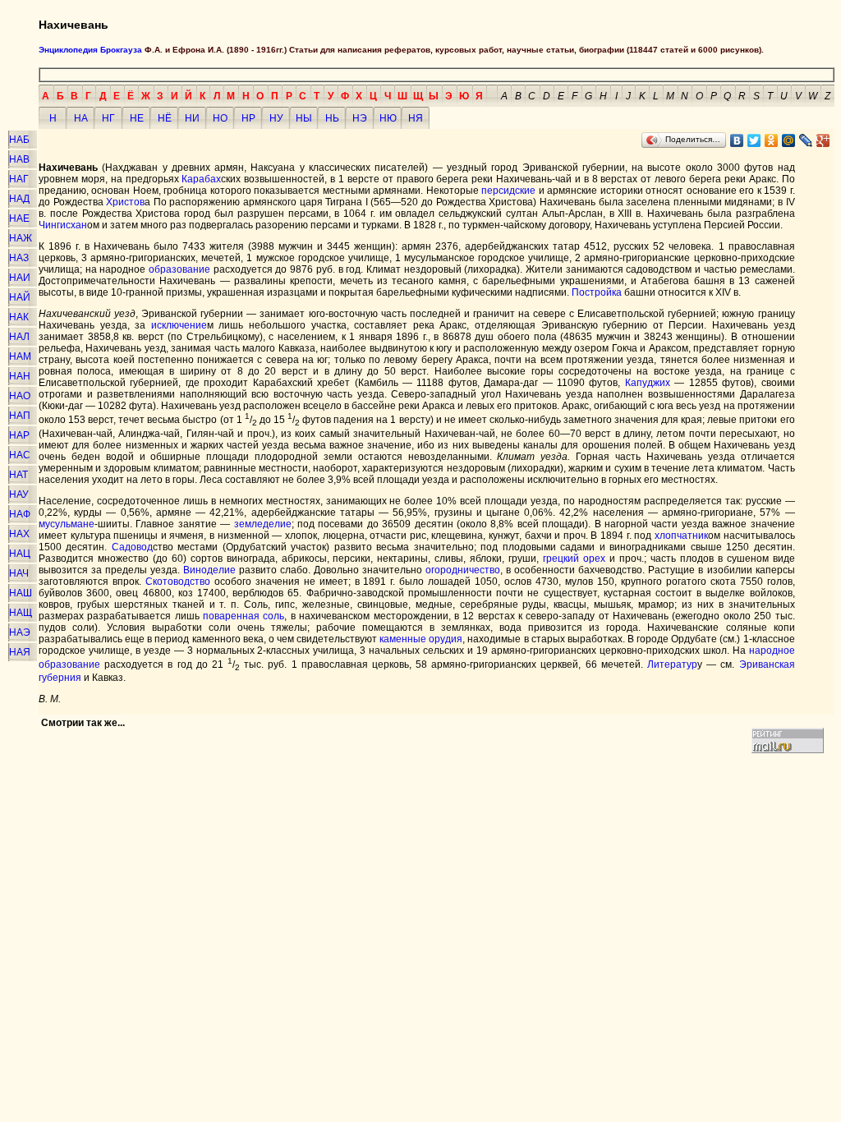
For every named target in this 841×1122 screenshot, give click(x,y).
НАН (19, 376)
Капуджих (647, 383)
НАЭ (19, 632)
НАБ (19, 139)
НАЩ (20, 612)
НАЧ (19, 573)
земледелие (263, 524)
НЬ (332, 118)
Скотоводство (177, 581)
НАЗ (19, 258)
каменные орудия (420, 639)
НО (220, 118)
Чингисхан (63, 225)
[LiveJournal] (806, 140)
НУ (276, 118)
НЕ (137, 118)
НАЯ (19, 652)
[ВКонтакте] (737, 140)
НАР (19, 435)
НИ (192, 118)
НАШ (20, 593)
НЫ (304, 118)
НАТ (18, 475)
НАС (19, 455)
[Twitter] (754, 140)
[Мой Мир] (788, 140)
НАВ (19, 159)
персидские (508, 190)
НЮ (388, 118)
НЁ (165, 118)
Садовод (132, 547)
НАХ (19, 534)
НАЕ (19, 218)
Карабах (201, 179)
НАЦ (19, 553)
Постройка (597, 292)
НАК (19, 317)
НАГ (19, 179)
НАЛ (19, 337)
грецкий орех (574, 558)
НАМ (20, 356)
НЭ (359, 118)
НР (248, 118)
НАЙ (19, 297)
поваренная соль (243, 616)
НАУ (19, 494)
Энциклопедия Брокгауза (90, 49)
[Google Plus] (823, 140)
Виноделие (209, 570)
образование (179, 269)
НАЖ (20, 238)
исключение (179, 325)
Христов (125, 202)
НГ (108, 118)
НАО (19, 396)
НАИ (19, 277)
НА (81, 118)
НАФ (19, 514)
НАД (19, 199)
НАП (19, 415)
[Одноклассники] (771, 140)
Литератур (672, 664)
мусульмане (66, 524)
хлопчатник (681, 535)
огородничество (462, 570)
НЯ (415, 118)
